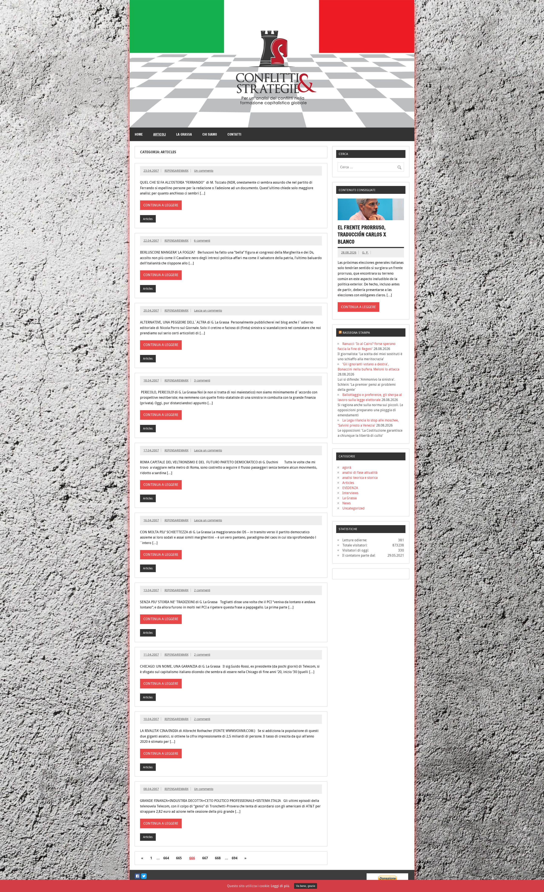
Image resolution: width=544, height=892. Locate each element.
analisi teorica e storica (360, 478)
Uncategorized (353, 508)
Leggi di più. (280, 886)
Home (139, 134)
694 (234, 858)
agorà (346, 467)
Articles (148, 219)
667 (205, 858)
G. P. (365, 252)
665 (179, 858)
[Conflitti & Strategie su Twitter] (144, 876)
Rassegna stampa (356, 332)
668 (218, 858)
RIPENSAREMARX (176, 170)
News (346, 503)
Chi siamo (209, 134)
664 (166, 858)
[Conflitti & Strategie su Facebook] (137, 876)
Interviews (350, 493)
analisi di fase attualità (359, 473)
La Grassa (184, 134)
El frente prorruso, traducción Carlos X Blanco (362, 234)
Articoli (159, 134)
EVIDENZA (350, 488)
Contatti (234, 134)
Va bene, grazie (305, 886)
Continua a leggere (160, 205)
